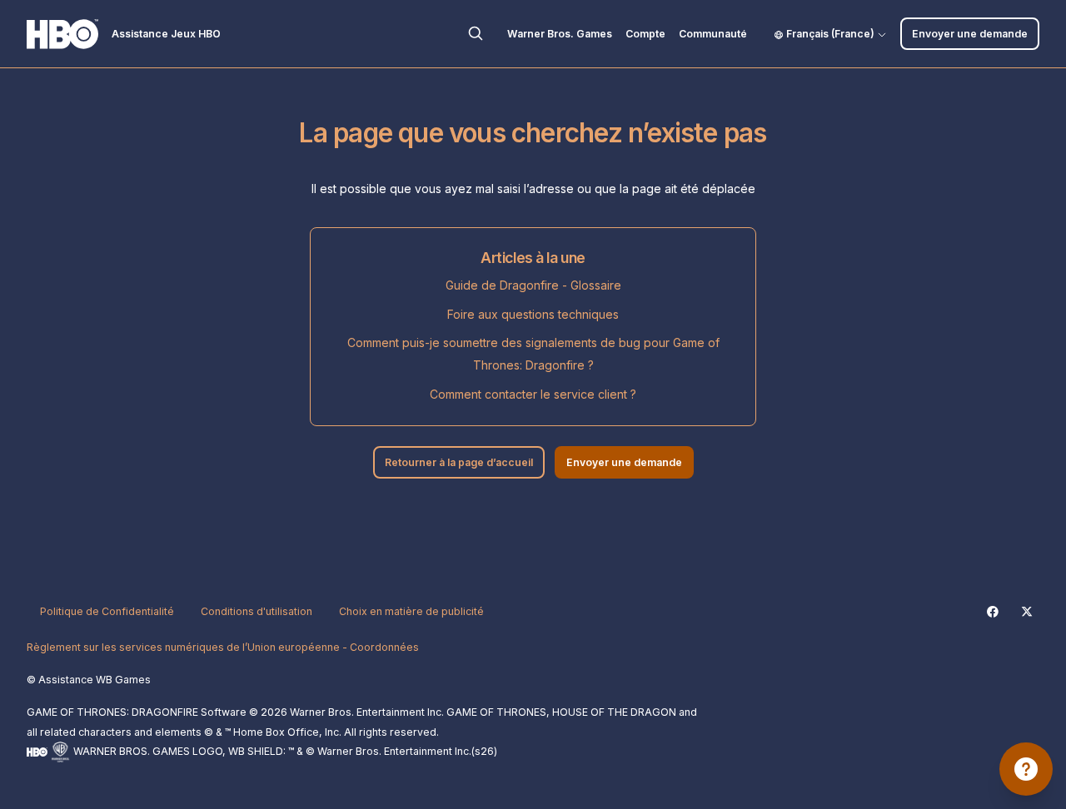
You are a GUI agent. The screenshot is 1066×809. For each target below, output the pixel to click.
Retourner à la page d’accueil (459, 462)
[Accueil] (62, 34)
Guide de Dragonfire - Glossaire (533, 285)
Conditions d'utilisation (256, 611)
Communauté (713, 33)
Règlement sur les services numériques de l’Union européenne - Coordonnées (223, 647)
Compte (645, 33)
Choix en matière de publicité (411, 611)
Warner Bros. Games (559, 33)
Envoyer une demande (970, 33)
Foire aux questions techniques (533, 314)
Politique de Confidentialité (107, 611)
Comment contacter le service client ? (533, 394)
